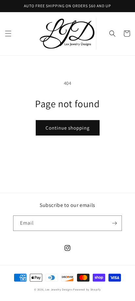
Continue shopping (68, 128)
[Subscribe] (114, 223)
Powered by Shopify (87, 289)
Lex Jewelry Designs (59, 289)
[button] (8, 33)
